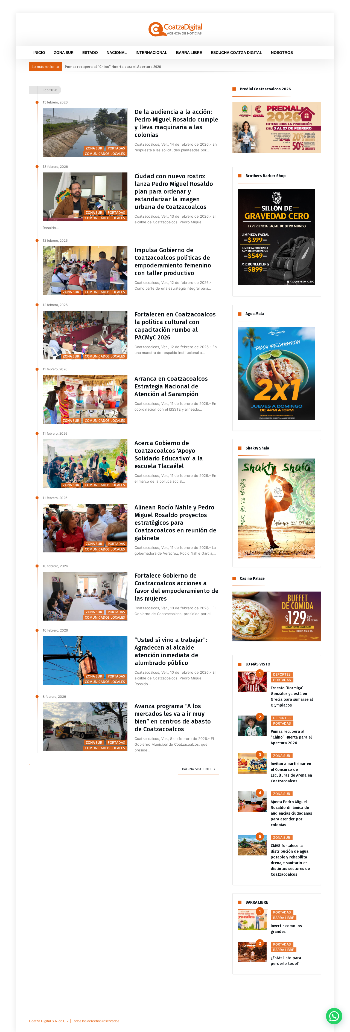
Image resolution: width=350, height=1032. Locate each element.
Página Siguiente (197, 769)
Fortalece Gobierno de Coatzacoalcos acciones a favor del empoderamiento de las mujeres (176, 587)
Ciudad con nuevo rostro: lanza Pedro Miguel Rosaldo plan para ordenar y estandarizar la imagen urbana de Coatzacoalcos (174, 191)
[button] (334, 1016)
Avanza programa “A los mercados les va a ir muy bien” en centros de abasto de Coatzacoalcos (173, 717)
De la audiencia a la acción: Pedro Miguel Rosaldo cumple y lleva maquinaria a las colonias (176, 123)
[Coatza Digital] (175, 21)
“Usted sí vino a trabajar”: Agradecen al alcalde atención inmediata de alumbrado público (171, 651)
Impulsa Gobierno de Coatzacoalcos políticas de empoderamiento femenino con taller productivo (173, 261)
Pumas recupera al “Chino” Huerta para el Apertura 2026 (113, 67)
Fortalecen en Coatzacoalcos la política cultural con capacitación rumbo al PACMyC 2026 (175, 326)
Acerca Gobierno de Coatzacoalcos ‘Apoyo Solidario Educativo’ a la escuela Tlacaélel (169, 454)
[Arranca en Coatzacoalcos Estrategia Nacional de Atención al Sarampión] (85, 399)
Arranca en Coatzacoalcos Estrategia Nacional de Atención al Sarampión (171, 386)
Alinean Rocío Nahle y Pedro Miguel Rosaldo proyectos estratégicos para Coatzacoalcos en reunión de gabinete (175, 523)
